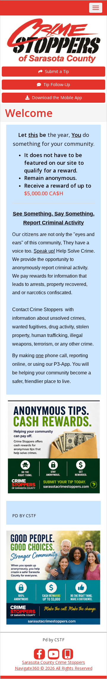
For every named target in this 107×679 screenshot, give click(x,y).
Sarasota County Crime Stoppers (53, 662)
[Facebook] (39, 656)
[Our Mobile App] (67, 656)
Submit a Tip (56, 71)
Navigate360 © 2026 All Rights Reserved (53, 668)
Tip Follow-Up (55, 84)
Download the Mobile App (55, 97)
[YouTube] (53, 656)
